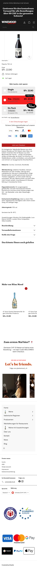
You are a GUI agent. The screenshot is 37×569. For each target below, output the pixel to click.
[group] (14, 386)
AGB (3, 464)
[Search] (33, 27)
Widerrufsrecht (6, 467)
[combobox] (18, 27)
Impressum (5, 469)
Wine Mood (17, 284)
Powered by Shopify (8, 565)
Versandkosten (15, 117)
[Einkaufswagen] (29, 22)
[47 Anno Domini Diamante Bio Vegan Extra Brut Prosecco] (14, 303)
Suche (3, 462)
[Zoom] (29, 57)
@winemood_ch (21, 368)
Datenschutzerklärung (8, 472)
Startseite (5, 60)
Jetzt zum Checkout (18, 145)
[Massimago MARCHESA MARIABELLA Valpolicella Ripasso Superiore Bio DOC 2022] (14, 262)
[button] (18, 90)
